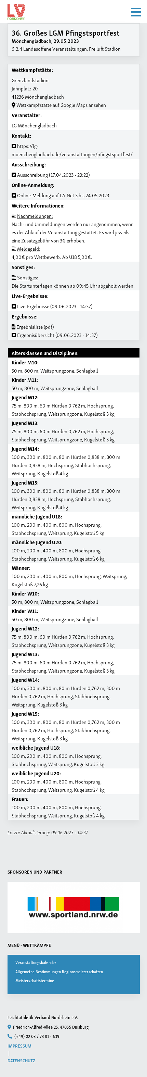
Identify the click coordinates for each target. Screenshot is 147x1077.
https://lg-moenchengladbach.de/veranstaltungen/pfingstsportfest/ (72, 149)
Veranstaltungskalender (35, 962)
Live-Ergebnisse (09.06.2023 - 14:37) (54, 306)
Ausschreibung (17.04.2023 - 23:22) (53, 174)
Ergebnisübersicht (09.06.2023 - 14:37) (57, 334)
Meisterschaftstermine (34, 980)
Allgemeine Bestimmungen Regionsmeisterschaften (59, 971)
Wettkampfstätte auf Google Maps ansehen (60, 104)
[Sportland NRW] (74, 907)
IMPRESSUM (20, 1045)
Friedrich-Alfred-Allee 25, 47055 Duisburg (50, 1026)
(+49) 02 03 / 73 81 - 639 (36, 1036)
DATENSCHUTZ (22, 1060)
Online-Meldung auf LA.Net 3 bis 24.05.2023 (62, 195)
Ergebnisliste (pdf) (34, 326)
